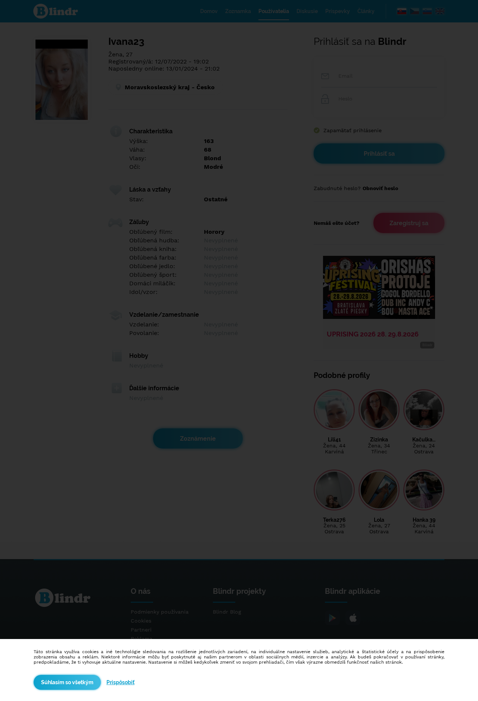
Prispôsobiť (120, 682)
